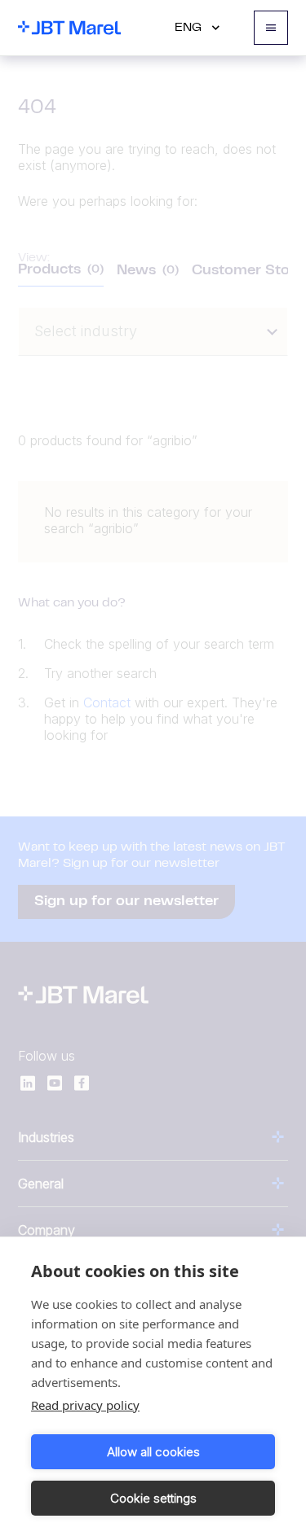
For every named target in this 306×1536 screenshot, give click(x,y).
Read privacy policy (85, 1405)
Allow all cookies (153, 1451)
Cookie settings (153, 1498)
